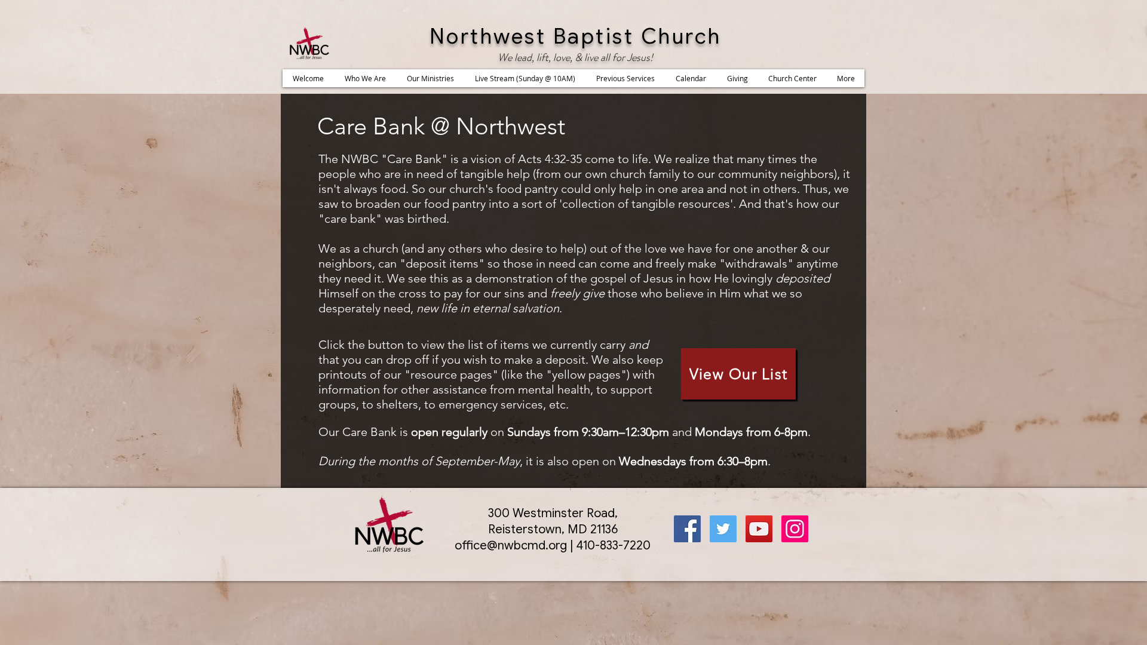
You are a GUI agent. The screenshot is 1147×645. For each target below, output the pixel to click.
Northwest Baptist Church (576, 36)
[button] (365, 78)
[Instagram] (794, 528)
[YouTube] (759, 528)
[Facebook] (687, 528)
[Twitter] (723, 528)
